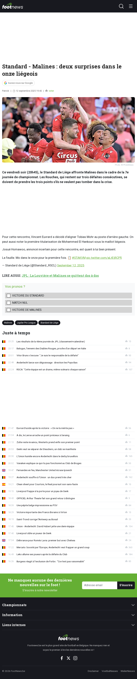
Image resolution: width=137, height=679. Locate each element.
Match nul (20, 302)
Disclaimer (93, 671)
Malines (8, 322)
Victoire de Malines (27, 310)
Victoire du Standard (28, 295)
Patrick (5, 90)
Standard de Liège (49, 322)
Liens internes (14, 625)
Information (12, 615)
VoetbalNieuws (110, 671)
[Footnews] (68, 637)
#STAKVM (79, 257)
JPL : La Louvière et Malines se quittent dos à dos (60, 276)
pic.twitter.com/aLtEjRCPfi (104, 257)
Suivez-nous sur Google (20, 83)
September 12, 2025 (70, 265)
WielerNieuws (128, 671)
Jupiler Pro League (26, 322)
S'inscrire (126, 585)
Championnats (14, 605)
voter (51, 90)
